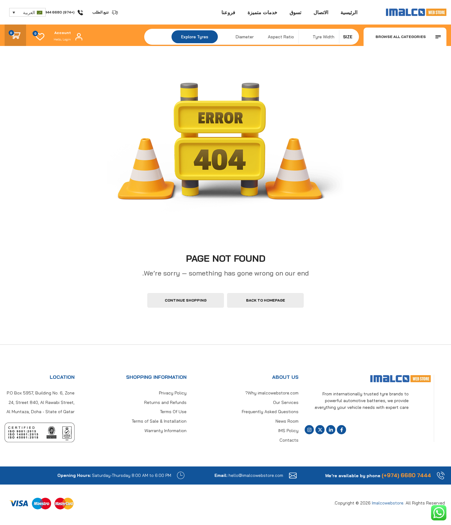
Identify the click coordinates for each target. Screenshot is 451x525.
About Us (285, 377)
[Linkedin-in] (330, 429)
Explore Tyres (194, 36)
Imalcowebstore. (388, 503)
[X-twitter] (320, 429)
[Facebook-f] (341, 429)
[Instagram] (309, 429)
